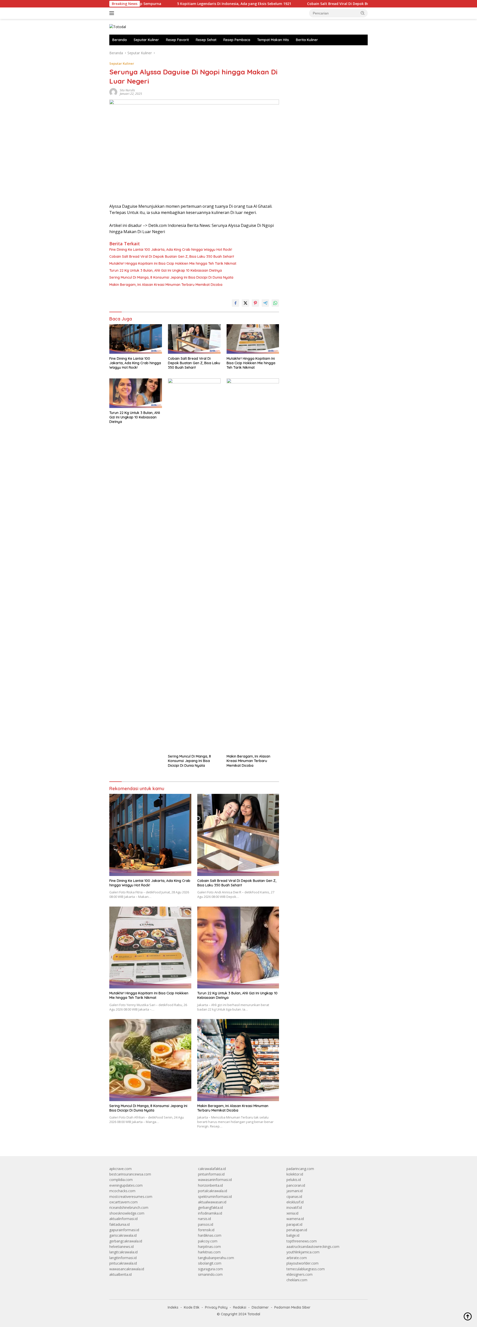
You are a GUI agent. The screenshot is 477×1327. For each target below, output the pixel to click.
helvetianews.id (121, 1246)
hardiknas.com (209, 1235)
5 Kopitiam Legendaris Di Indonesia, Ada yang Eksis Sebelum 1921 (188, 3)
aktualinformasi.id (123, 1218)
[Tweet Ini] (245, 303)
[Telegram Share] (265, 303)
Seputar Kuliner (146, 40)
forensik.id (206, 1229)
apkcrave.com (120, 1168)
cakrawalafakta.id (212, 1168)
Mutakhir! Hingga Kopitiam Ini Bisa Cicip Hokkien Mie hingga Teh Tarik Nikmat (172, 263)
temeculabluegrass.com (305, 1269)
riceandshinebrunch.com (128, 1207)
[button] (363, 13)
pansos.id (205, 1224)
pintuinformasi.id (211, 1174)
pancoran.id (295, 1185)
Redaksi (239, 1307)
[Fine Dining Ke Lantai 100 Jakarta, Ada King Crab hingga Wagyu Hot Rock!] (135, 339)
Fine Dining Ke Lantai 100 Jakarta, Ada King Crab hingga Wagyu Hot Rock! (170, 249)
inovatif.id (294, 1207)
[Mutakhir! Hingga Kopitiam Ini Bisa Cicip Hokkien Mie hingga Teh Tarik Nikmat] (253, 339)
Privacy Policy (216, 1307)
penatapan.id (296, 1229)
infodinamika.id (210, 1213)
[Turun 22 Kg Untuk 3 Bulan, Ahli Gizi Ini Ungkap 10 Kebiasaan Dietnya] (135, 393)
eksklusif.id (295, 1202)
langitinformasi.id (123, 1257)
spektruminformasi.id (215, 1196)
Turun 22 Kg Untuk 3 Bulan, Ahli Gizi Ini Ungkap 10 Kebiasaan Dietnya (165, 270)
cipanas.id (294, 1196)
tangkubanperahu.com (216, 1257)
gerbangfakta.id (210, 1207)
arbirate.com (296, 1257)
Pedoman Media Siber (292, 1307)
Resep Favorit (177, 40)
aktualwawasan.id (212, 1202)
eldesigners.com (299, 1274)
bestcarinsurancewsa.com (130, 1174)
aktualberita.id (120, 1274)
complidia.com (121, 1179)
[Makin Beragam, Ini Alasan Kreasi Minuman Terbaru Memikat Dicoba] (253, 565)
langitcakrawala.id (123, 1252)
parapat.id (294, 1224)
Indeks (173, 1307)
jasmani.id (294, 1190)
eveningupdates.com (126, 1185)
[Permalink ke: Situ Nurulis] (113, 91)
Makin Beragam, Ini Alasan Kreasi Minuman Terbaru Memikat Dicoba (165, 284)
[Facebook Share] (235, 303)
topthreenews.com (301, 1241)
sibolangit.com (209, 1263)
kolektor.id (294, 1174)
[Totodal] (117, 26)
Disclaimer (260, 1307)
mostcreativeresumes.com (130, 1196)
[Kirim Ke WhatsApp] (275, 303)
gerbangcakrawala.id (125, 1241)
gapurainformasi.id (124, 1229)
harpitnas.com (209, 1246)
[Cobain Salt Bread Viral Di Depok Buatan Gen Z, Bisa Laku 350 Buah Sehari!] (194, 339)
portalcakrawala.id (212, 1190)
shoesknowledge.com (126, 1213)
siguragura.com (210, 1269)
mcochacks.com (122, 1190)
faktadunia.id (119, 1224)
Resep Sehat (206, 40)
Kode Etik (191, 1307)
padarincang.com (300, 1168)
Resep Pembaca (236, 40)
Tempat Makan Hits (273, 40)
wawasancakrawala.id (126, 1269)
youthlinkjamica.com (302, 1252)
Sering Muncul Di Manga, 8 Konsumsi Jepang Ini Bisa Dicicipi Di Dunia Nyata (171, 277)
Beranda (119, 40)
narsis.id (204, 1218)
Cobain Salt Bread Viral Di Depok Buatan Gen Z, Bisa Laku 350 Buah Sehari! (326, 3)
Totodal (253, 1314)
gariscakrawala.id (123, 1235)
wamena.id (295, 1218)
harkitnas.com (209, 1252)
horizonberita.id (210, 1185)
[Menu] (112, 13)
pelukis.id (293, 1179)
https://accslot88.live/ (303, 53)
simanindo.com (210, 1274)
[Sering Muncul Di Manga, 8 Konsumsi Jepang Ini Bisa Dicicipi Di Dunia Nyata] (194, 565)
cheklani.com (296, 1279)
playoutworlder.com (302, 1263)
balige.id (292, 1235)
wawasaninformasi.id (215, 1179)
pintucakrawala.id (123, 1263)
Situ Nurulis (127, 90)
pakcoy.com (207, 1241)
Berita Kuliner (307, 40)
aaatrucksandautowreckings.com (312, 1246)
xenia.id (292, 1213)
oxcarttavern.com (123, 1202)
